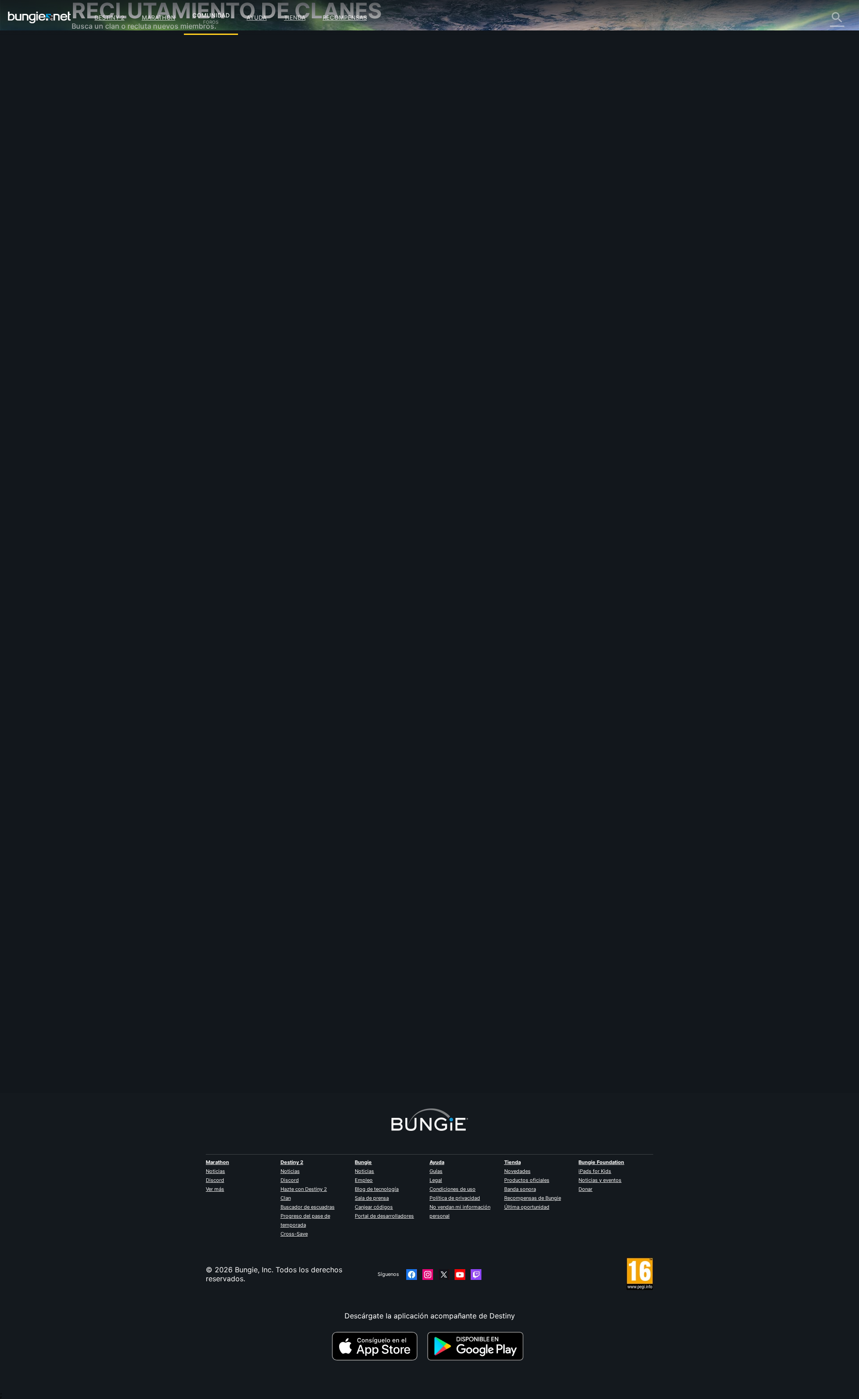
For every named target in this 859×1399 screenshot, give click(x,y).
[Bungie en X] (443, 1274)
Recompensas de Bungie (532, 1198)
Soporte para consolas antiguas (132, 201)
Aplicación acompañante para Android (143, 174)
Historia (91, 85)
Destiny (39, 17)
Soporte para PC (106, 183)
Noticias (215, 1171)
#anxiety (339, 412)
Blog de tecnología (377, 1189)
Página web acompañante (122, 156)
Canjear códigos (374, 1207)
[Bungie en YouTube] (460, 1274)
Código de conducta (107, 266)
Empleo (364, 1180)
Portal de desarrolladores (384, 1216)
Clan (286, 1198)
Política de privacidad (455, 1198)
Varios (88, 237)
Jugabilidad (97, 94)
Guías (436, 1171)
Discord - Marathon (111, 255)
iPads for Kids (594, 1171)
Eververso (95, 129)
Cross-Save (294, 1234)
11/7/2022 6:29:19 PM (332, 466)
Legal (436, 1180)
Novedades (517, 1171)
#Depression (269, 412)
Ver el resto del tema (289, 447)
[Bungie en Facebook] (411, 1274)
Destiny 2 (109, 17)
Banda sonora (520, 1189)
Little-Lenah (274, 197)
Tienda (295, 17)
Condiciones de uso (453, 1189)
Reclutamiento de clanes (119, 219)
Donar (585, 1189)
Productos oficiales (526, 1180)
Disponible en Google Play (477, 1346)
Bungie (363, 1162)
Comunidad (211, 14)
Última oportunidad (526, 1207)
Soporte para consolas (116, 192)
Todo (86, 49)
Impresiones (98, 67)
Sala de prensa (372, 1198)
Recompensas (345, 17)
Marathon (158, 17)
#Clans (316, 412)
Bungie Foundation (601, 1162)
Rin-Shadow (274, 1025)
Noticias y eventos (599, 1180)
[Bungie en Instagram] (427, 1274)
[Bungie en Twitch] (476, 1274)
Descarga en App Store (378, 1346)
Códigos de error (107, 111)
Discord (215, 1180)
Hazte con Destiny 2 (304, 1189)
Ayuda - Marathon (108, 246)
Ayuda (257, 17)
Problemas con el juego (117, 138)
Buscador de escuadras (308, 1207)
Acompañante (101, 210)
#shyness (365, 412)
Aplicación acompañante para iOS (135, 165)
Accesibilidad (100, 147)
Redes (88, 120)
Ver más (215, 1189)
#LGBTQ (295, 412)
